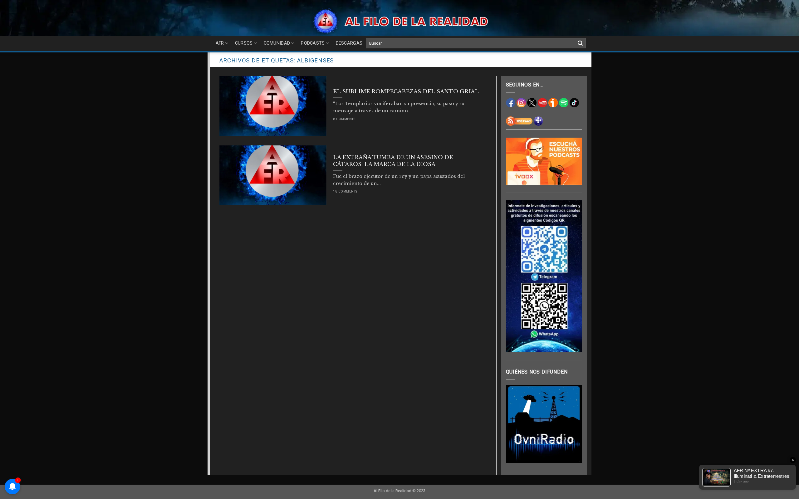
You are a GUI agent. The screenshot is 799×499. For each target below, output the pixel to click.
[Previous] (515, 424)
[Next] (572, 424)
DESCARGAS (349, 43)
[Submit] (580, 43)
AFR (220, 43)
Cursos (244, 43)
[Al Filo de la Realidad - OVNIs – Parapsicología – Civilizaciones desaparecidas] (400, 21)
